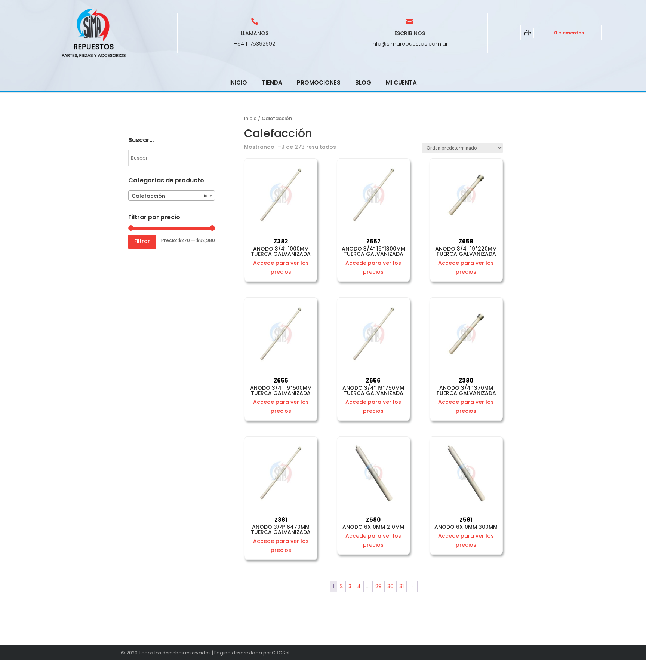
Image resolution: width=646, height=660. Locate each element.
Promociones (319, 82)
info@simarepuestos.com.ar (410, 43)
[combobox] (171, 195)
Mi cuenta (401, 82)
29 (378, 586)
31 (401, 586)
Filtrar (142, 241)
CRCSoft (281, 653)
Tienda (272, 82)
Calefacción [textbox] (169, 196)
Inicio (238, 82)
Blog (363, 82)
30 (390, 586)
